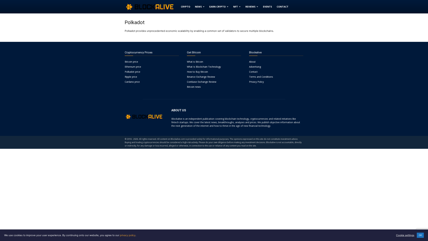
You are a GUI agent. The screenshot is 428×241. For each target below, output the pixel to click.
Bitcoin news (194, 86)
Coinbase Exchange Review (201, 81)
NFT (235, 6)
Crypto (185, 6)
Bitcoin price (131, 61)
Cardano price (132, 81)
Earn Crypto (217, 6)
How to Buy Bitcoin (197, 71)
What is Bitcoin (195, 61)
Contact (282, 6)
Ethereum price (133, 66)
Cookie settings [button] (405, 235)
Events (267, 6)
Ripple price (131, 76)
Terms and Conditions (261, 76)
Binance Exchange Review (201, 76)
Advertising (255, 66)
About (252, 61)
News (198, 6)
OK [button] (420, 235)
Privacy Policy (256, 81)
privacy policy (127, 235)
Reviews (250, 6)
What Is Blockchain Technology (204, 66)
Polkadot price (132, 71)
